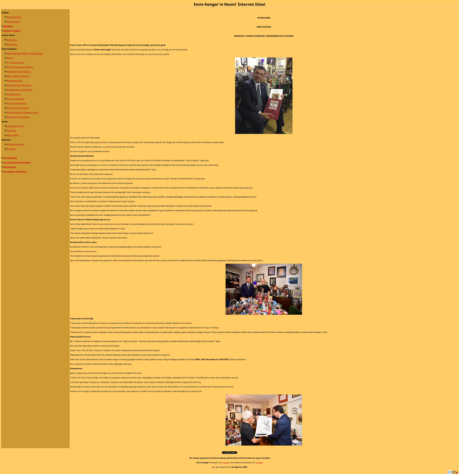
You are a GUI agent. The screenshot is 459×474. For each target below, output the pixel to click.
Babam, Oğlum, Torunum (17, 76)
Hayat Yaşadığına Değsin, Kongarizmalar (24, 53)
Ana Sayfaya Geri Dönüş (14, 171)
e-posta (225, 462)
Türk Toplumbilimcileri (16, 103)
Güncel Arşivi (9, 167)
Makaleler (8, 26)
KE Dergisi (11, 149)
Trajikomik (11, 130)
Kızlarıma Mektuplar (15, 99)
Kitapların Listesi (14, 17)
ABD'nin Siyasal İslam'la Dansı (19, 67)
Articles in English (11, 30)
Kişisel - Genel (12, 135)
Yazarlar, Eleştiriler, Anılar (17, 108)
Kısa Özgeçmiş (10, 158)
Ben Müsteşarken (14, 80)
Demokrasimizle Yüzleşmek (18, 85)
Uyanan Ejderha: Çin (15, 126)
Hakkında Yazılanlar (15, 144)
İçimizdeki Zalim (13, 94)
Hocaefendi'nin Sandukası (18, 117)
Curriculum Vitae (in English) (17, 162)
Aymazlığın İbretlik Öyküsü (18, 71)
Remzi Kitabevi (13, 21)
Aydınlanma (11, 40)
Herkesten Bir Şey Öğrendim (19, 89)
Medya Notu (11, 44)
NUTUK (9, 58)
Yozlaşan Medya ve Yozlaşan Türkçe (22, 112)
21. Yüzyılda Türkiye (15, 62)
